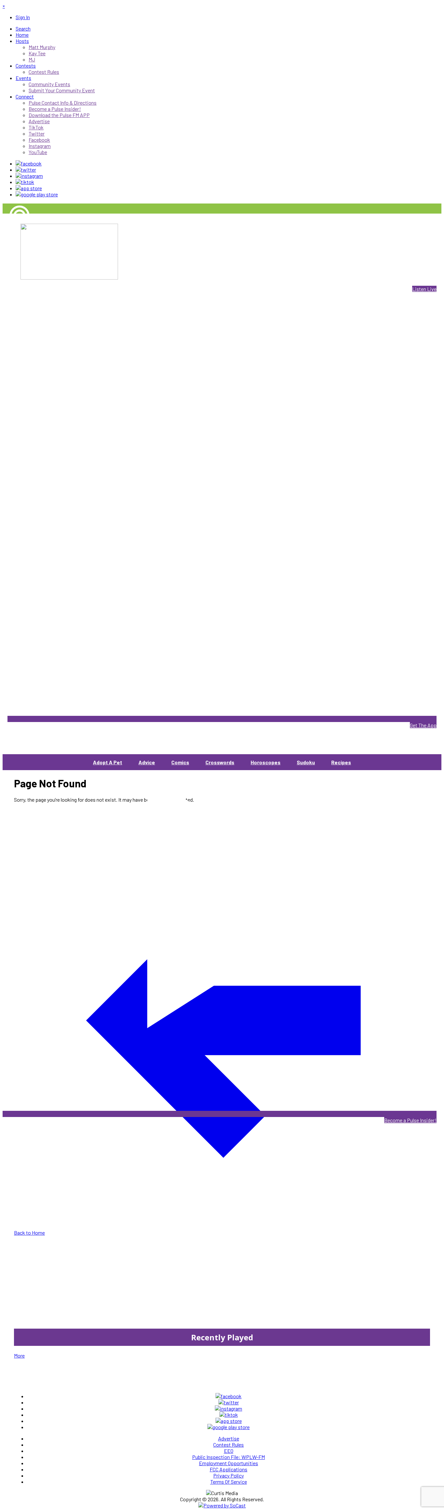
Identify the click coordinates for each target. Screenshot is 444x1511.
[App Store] (29, 188)
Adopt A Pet (107, 762)
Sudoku (306, 762)
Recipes (341, 762)
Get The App (423, 725)
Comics (180, 762)
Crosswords (219, 762)
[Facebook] (29, 163)
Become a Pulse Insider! (410, 1120)
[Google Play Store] (37, 194)
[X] (26, 169)
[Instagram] (29, 176)
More (19, 1355)
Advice (146, 762)
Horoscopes (266, 762)
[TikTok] (25, 182)
